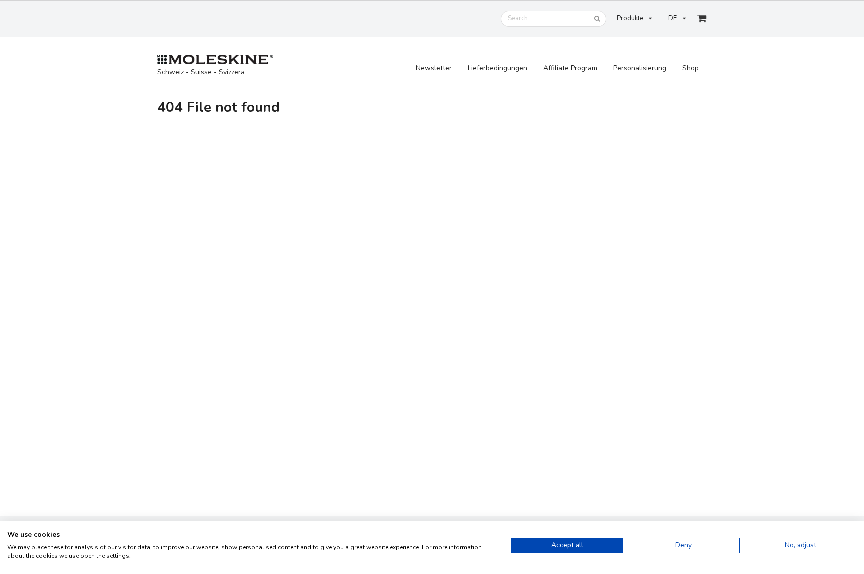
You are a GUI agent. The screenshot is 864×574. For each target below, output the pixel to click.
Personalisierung (640, 68)
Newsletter (434, 68)
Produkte (630, 18)
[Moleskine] (216, 60)
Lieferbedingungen (498, 68)
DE (672, 18)
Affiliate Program (571, 68)
